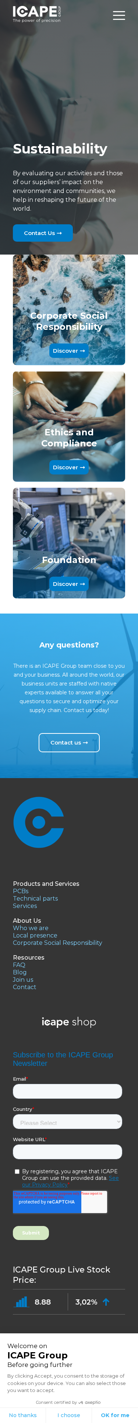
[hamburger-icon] (119, 15)
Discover (65, 350)
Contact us (65, 742)
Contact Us (39, 232)
